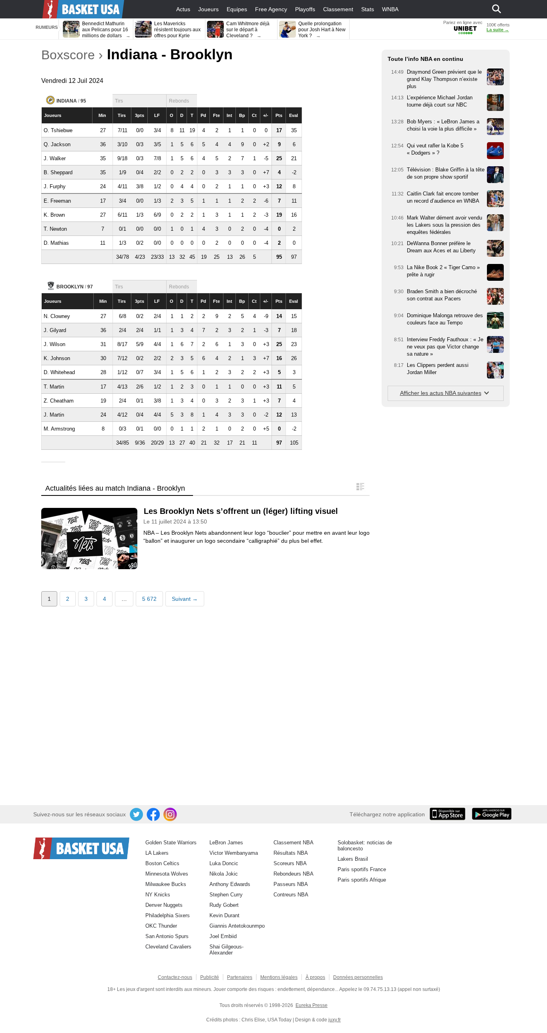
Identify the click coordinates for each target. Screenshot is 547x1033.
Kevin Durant (224, 915)
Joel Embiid (223, 936)
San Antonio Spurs (167, 936)
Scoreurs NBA (290, 863)
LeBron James (226, 843)
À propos (315, 977)
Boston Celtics (162, 863)
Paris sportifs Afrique (362, 880)
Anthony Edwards (229, 884)
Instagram (170, 814)
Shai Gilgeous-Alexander (226, 950)
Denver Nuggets (164, 905)
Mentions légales (279, 977)
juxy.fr (334, 1020)
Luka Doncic (223, 863)
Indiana (66, 101)
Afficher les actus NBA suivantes (440, 393)
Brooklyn (70, 287)
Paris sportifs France (362, 869)
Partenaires (239, 977)
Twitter (137, 814)
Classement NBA (294, 843)
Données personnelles (358, 977)
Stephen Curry (226, 895)
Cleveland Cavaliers (168, 947)
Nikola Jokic (223, 874)
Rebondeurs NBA (294, 874)
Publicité (209, 977)
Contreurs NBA (291, 895)
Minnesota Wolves (166, 874)
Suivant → (185, 599)
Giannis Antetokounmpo (237, 926)
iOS (449, 815)
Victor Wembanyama (233, 853)
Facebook (154, 814)
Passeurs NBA (291, 884)
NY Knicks (157, 895)
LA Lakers (157, 853)
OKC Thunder (161, 926)
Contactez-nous (175, 977)
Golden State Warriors (171, 843)
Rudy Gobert (224, 905)
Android (491, 815)
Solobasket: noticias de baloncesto (365, 846)
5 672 (149, 599)
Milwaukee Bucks (165, 884)
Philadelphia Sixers (167, 915)
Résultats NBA (291, 853)
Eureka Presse (312, 1005)
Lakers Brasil (353, 859)
